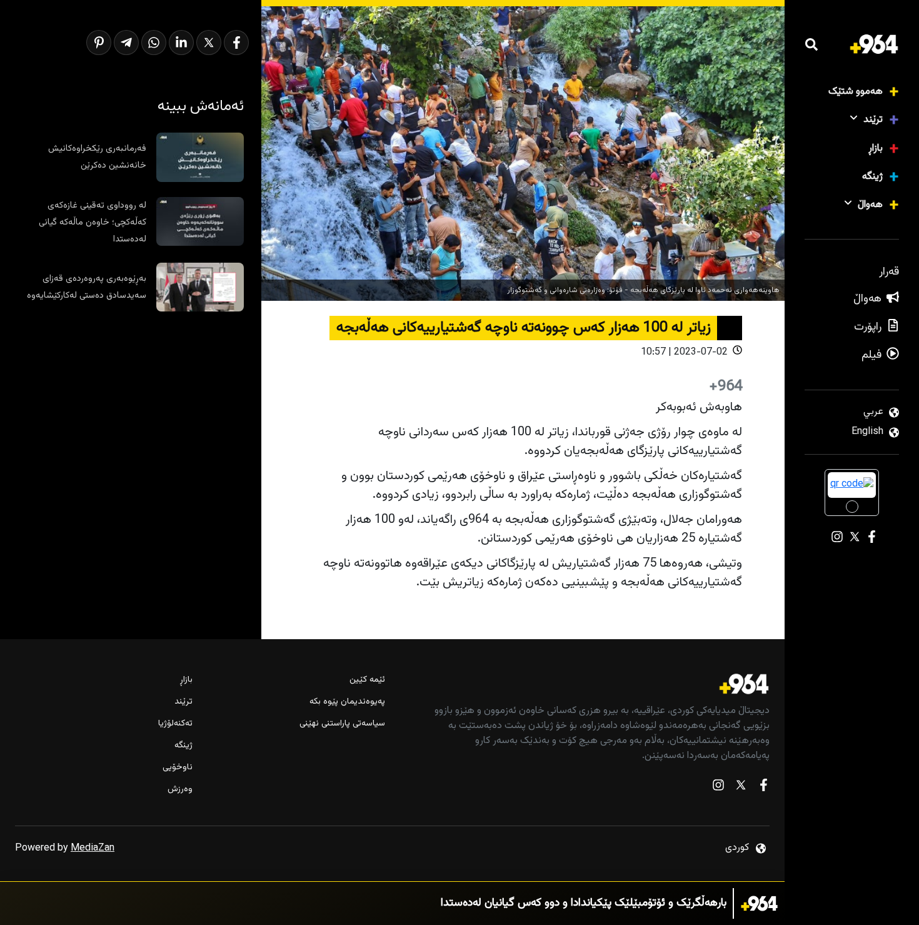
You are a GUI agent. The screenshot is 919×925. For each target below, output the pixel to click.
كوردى (737, 848)
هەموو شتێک (855, 91)
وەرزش (180, 789)
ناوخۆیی (178, 767)
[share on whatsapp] (153, 42)
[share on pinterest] (98, 42)
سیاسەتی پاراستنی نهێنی (342, 723)
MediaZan (92, 848)
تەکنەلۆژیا (175, 723)
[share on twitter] (208, 42)
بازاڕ (875, 148)
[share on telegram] (126, 42)
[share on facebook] (236, 42)
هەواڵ (870, 205)
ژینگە (872, 176)
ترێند (873, 120)
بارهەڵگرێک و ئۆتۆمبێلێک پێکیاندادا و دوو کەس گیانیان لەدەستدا (583, 903)
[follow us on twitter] (741, 788)
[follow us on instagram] (718, 788)
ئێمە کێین (367, 680)
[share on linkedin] (181, 42)
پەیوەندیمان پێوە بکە (347, 702)
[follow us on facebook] (763, 788)
